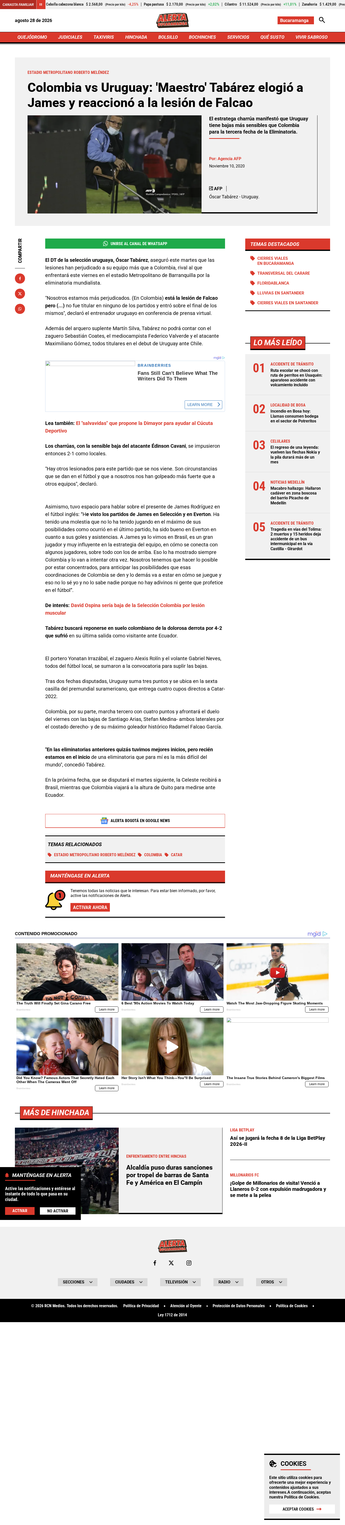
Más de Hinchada (56, 1112)
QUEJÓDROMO (32, 37)
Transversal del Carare (283, 273)
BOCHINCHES (202, 37)
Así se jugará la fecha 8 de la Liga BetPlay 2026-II (277, 1141)
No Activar (57, 1211)
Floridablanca (273, 283)
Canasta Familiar (18, 5)
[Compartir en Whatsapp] (20, 309)
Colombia (153, 854)
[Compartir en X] (20, 294)
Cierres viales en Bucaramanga (275, 261)
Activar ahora (90, 907)
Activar (19, 1210)
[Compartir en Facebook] (20, 278)
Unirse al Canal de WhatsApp (139, 243)
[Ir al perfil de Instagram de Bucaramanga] (188, 1262)
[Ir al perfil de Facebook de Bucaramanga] (155, 1262)
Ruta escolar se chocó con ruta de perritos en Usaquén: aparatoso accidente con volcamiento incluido (296, 378)
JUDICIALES (70, 37)
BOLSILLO (168, 37)
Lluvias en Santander (280, 293)
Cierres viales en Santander (287, 302)
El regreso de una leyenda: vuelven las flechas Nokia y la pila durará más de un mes (295, 454)
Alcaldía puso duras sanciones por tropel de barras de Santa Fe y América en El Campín (169, 1175)
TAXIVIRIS (103, 37)
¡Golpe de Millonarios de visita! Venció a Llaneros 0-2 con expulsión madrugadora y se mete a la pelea (278, 1189)
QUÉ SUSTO (272, 37)
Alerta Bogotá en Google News (140, 820)
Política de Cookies (301, 1497)
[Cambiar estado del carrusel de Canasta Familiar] (40, 4)
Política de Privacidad (141, 1306)
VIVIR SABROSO (311, 37)
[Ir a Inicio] (172, 20)
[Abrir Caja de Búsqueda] (322, 20)
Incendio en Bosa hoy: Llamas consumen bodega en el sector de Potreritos (294, 416)
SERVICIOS (238, 37)
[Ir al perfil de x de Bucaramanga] (171, 1262)
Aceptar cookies (298, 1509)
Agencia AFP (229, 158)
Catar (176, 854)
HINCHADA (136, 37)
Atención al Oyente (186, 1306)
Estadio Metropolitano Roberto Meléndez (94, 854)
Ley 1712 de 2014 (172, 1315)
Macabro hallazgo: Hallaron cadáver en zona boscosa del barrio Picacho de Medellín (295, 495)
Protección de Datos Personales (239, 1306)
